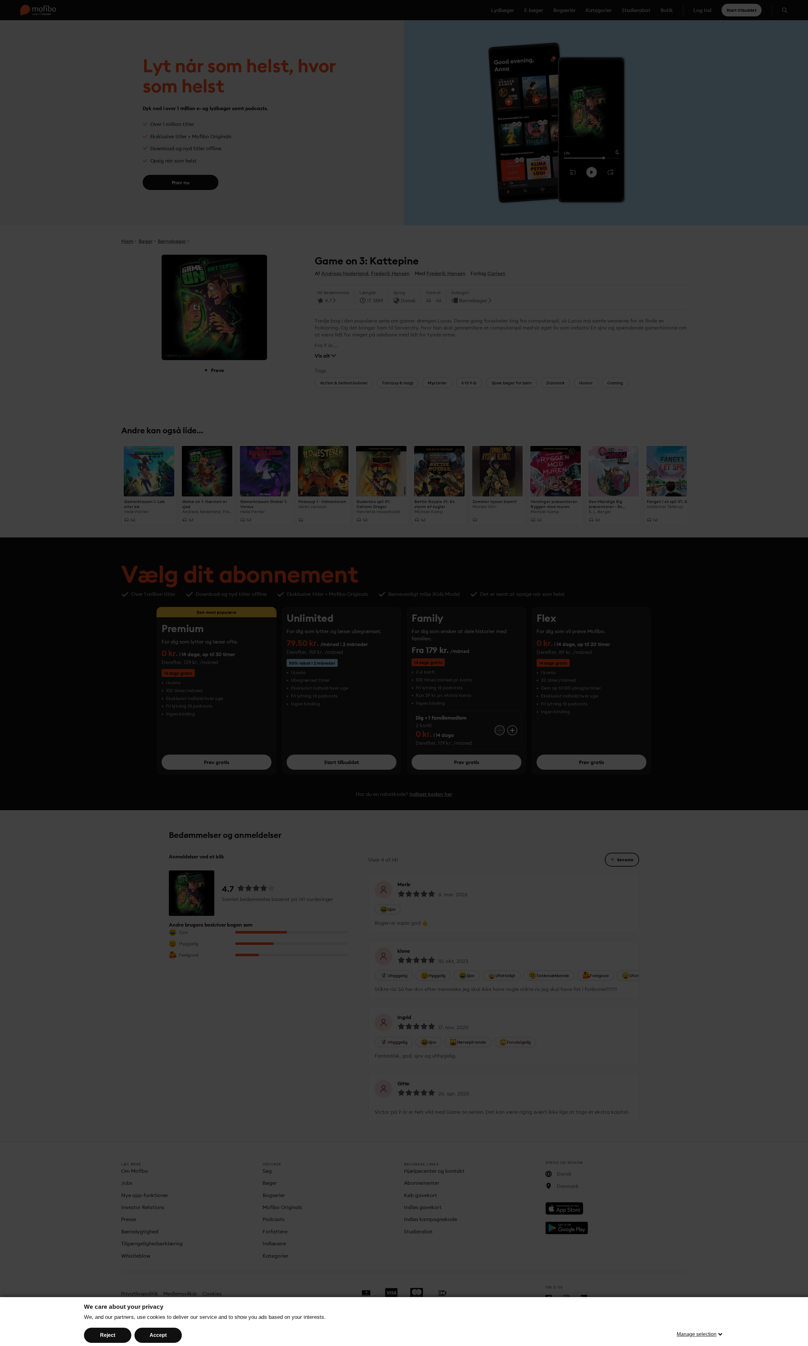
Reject (107, 1335)
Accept (158, 1335)
